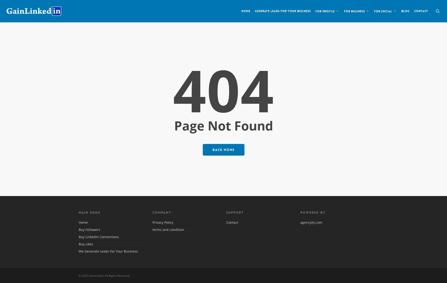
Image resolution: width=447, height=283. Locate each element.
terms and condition (168, 229)
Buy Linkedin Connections (99, 237)
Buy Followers (89, 229)
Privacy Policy (162, 223)
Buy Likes (86, 244)
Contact (232, 223)
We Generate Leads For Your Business (108, 251)
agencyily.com (311, 222)
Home (83, 223)
